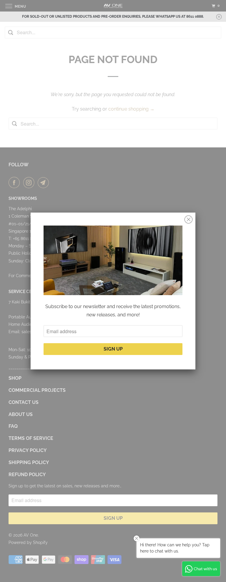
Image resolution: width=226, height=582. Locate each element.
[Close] (188, 220)
